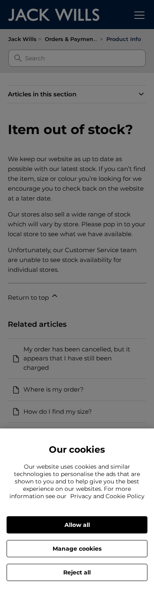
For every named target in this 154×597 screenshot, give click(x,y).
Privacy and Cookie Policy (107, 496)
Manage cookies (77, 548)
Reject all (77, 572)
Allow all (77, 525)
